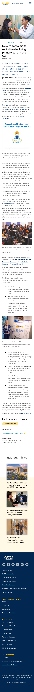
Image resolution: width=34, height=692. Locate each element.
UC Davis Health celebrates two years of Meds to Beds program (16, 539)
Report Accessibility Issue (23, 678)
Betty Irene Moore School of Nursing (14, 589)
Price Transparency (8, 644)
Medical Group (7, 592)
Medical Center (7, 570)
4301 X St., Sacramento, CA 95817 (17, 682)
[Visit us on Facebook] (7, 564)
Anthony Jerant (10, 204)
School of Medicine (9, 42)
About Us (5, 602)
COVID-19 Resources (9, 648)
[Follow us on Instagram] (21, 564)
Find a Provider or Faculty (10, 626)
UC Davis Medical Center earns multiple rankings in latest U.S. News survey (17, 484)
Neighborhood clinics (9, 581)
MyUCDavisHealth (8, 622)
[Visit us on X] (17, 564)
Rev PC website (26, 413)
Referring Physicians (8, 637)
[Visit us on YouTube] (3, 564)
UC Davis (5, 657)
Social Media (6, 609)
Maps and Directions (8, 613)
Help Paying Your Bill (9, 641)
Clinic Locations (7, 630)
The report (5, 105)
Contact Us (5, 605)
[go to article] (17, 472)
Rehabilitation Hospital (9, 577)
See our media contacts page (12, 433)
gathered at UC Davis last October (16, 109)
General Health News (10, 423)
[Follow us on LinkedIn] (12, 564)
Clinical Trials (6, 633)
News (5, 10)
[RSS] (26, 564)
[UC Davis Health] (8, 557)
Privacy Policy (14, 677)
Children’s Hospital (8, 574)
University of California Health (12, 661)
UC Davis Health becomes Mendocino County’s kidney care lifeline (17, 512)
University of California (9, 665)
